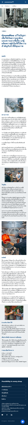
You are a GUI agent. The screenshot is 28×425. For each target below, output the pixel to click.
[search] (25, 2)
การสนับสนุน (5, 389)
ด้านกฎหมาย (4, 421)
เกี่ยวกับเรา (4, 396)
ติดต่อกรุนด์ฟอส (11, 421)
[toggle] (2, 2)
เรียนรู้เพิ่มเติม (5, 393)
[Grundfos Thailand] (2, 6)
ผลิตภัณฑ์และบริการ (6, 386)
